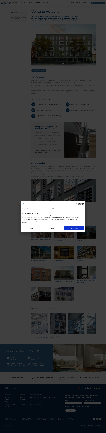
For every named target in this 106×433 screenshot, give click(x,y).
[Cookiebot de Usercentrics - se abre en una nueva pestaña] (77, 204)
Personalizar (52, 228)
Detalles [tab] (53, 208)
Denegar (32, 228)
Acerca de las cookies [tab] (75, 208)
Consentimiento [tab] (31, 208)
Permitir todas (74, 228)
